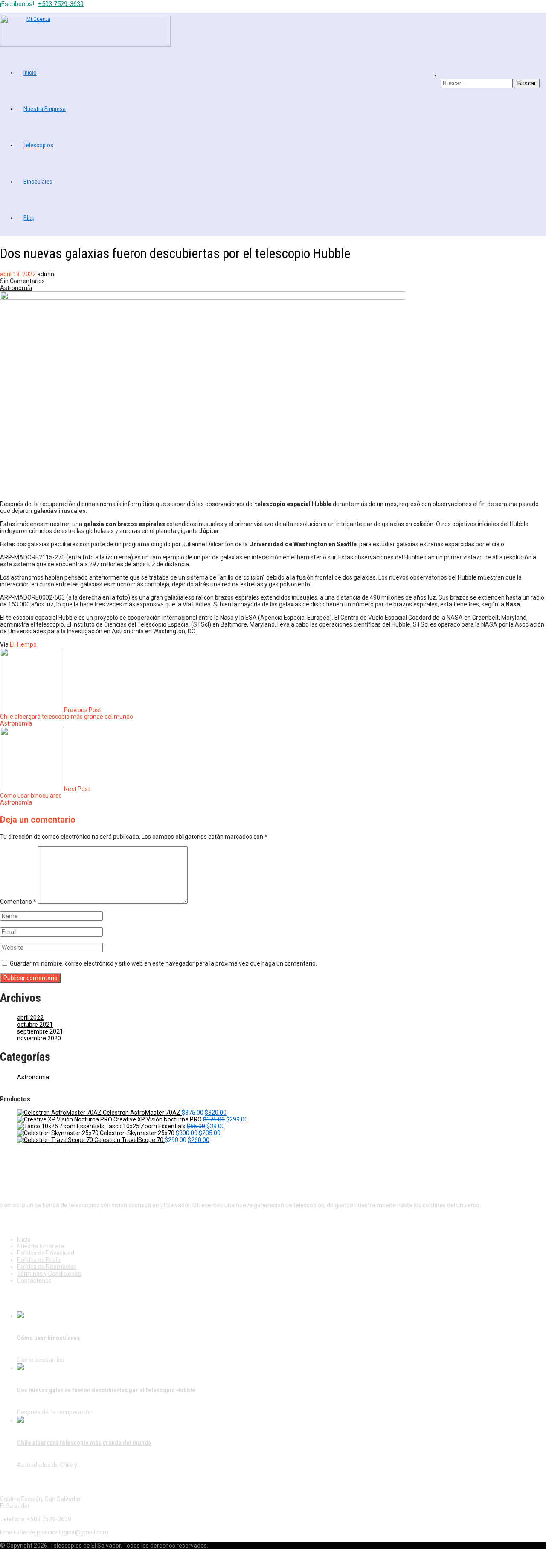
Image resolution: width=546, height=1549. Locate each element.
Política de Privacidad (45, 1253)
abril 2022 (30, 1017)
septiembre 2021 (40, 1031)
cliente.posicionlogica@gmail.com (62, 1532)
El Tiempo (23, 644)
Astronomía (16, 287)
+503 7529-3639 (61, 4)
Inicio (30, 72)
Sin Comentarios (22, 281)
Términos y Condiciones (49, 1273)
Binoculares (37, 181)
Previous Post (66, 713)
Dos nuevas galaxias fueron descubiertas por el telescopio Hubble (106, 1390)
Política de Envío (39, 1259)
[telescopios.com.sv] (85, 44)
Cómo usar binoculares (48, 1338)
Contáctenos (34, 1280)
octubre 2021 (35, 1024)
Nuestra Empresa (44, 109)
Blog (29, 218)
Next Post (45, 792)
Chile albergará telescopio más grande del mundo (84, 1443)
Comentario (18, 901)
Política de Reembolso (47, 1266)
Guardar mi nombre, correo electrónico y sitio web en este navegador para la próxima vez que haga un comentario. (163, 963)
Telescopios (38, 145)
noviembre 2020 (39, 1038)
